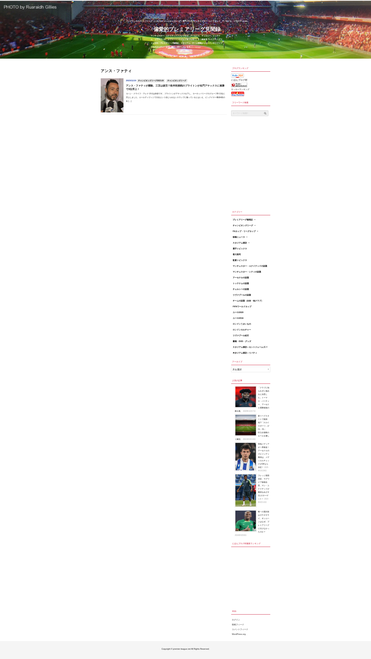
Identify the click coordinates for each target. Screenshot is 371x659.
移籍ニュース (239, 237)
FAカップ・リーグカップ (244, 231)
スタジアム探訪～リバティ (245, 353)
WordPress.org (239, 634)
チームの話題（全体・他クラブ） (248, 301)
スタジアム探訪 (240, 243)
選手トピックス (240, 248)
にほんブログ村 (239, 80)
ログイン (236, 620)
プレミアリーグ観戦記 (243, 219)
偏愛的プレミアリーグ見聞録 (187, 28)
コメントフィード (240, 629)
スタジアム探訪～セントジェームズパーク (250, 348)
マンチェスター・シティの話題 (247, 272)
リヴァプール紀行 (241, 335)
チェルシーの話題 (241, 289)
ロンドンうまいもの (242, 324)
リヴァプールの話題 (242, 295)
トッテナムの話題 (241, 283)
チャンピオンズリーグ (176, 80)
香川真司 (237, 254)
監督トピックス (240, 260)
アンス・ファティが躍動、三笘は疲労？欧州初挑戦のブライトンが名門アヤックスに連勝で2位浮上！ (175, 87)
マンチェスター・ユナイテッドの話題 (250, 266)
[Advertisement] (250, 162)
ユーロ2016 (238, 318)
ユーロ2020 (238, 312)
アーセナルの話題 (241, 277)
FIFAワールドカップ (242, 306)
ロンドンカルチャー (242, 329)
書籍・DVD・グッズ (242, 341)
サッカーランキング (240, 89)
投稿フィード (238, 624)
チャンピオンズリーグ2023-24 (151, 80)
